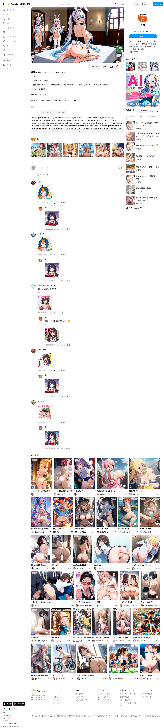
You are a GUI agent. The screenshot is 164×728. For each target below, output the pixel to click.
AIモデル (56, 703)
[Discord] (36, 716)
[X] (32, 716)
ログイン (158, 4)
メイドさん (67, 100)
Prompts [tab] (36, 112)
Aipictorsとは (147, 694)
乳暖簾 (48, 100)
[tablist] (49, 112)
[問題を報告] (57, 202)
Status (141, 716)
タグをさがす (80, 697)
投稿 (143, 4)
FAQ (116, 716)
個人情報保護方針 (59, 716)
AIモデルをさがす (82, 700)
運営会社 (148, 716)
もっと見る (153, 111)
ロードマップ (147, 697)
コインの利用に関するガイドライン (100, 716)
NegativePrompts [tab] (48, 112)
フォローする (143, 36)
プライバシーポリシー (9, 723)
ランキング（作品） (105, 694)
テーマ (55, 700)
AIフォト (56, 697)
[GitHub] (43, 716)
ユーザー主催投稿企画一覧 (128, 704)
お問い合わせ (7, 718)
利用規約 (5, 721)
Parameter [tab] (61, 112)
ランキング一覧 (103, 700)
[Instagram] (39, 716)
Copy (78, 131)
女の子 (41, 100)
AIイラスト (57, 694)
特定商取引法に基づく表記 (77, 716)
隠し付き (43, 175)
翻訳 (32, 107)
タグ (55, 706)
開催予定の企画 (125, 700)
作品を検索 (79, 694)
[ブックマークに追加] (111, 66)
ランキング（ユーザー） (106, 697)
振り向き (43, 94)
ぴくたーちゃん (7, 715)
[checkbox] (38, 175)
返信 (64, 203)
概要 (4, 713)
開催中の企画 (124, 697)
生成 (136, 4)
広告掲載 (134, 716)
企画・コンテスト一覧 (128, 694)
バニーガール (57, 100)
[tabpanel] (77, 124)
